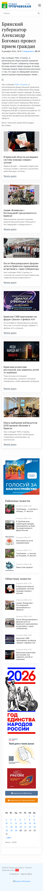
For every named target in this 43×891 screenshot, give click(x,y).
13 (21, 823)
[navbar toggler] (39, 5)
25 (11, 830)
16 (34, 823)
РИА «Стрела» (21, 84)
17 (6, 827)
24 (7, 830)
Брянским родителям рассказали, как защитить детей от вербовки (21, 369)
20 (21, 827)
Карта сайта (26, 874)
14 (25, 823)
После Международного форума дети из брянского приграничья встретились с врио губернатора (21, 266)
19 (16, 827)
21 (25, 827)
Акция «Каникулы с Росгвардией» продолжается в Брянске (20, 213)
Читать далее (10, 176)
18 (11, 827)
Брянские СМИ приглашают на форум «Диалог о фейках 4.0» (20, 318)
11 (11, 823)
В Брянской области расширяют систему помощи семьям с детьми (21, 159)
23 (34, 827)
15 (30, 823)
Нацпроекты (29, 51)
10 (7, 823)
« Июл (8, 837)
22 (30, 827)
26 (16, 830)
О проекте (14, 874)
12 (16, 823)
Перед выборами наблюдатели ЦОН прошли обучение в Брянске (20, 425)
